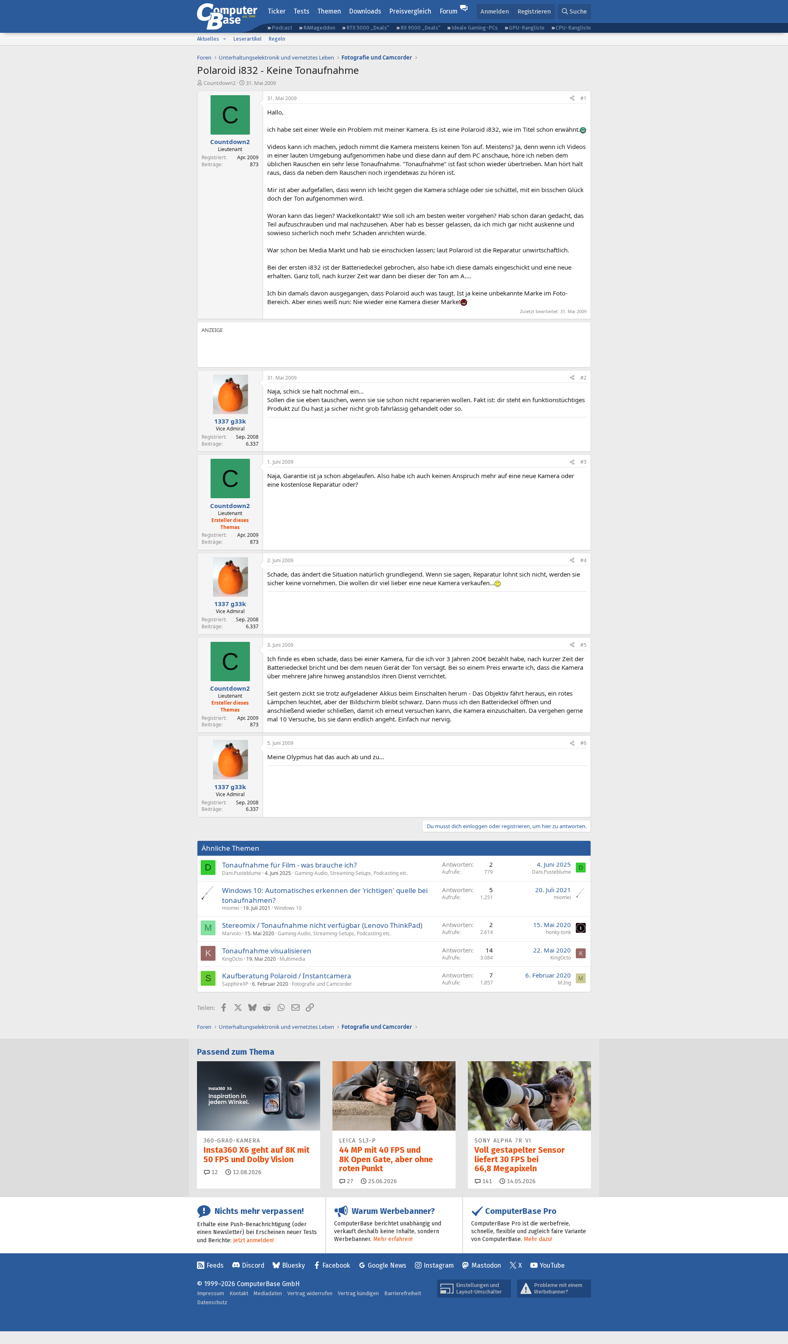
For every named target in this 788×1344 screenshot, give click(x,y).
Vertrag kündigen (358, 1293)
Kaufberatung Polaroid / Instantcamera (286, 975)
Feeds (215, 1265)
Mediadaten (268, 1293)
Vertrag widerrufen (309, 1293)
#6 (583, 743)
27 (349, 1181)
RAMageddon (319, 28)
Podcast (282, 28)
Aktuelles (208, 39)
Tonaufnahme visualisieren (267, 950)
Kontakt (238, 1293)
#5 (583, 644)
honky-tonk (558, 932)
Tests (301, 11)
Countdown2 (220, 83)
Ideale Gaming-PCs (474, 28)
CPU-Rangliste (573, 28)
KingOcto (232, 958)
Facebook (336, 1265)
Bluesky (293, 1265)
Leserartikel (247, 39)
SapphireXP (235, 983)
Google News (387, 1265)
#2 (583, 377)
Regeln (276, 39)
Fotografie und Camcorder (322, 983)
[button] (224, 39)
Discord (253, 1265)
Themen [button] (329, 11)
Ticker (277, 11)
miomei (230, 907)
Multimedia (292, 958)
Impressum (210, 1293)
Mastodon (486, 1265)
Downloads (365, 11)
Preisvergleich (410, 11)
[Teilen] (572, 98)
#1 (583, 98)
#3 (583, 461)
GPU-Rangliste (527, 28)
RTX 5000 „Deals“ (367, 28)
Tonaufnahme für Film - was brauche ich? (289, 865)
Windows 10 (288, 907)
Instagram (439, 1265)
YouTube (552, 1265)
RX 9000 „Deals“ (420, 28)
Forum (449, 11)
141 (486, 1181)
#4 (583, 560)
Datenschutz (212, 1302)
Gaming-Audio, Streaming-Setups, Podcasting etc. (351, 873)
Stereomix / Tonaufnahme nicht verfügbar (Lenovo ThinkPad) (322, 925)
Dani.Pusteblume (241, 873)
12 (214, 1172)
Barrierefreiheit (402, 1293)
